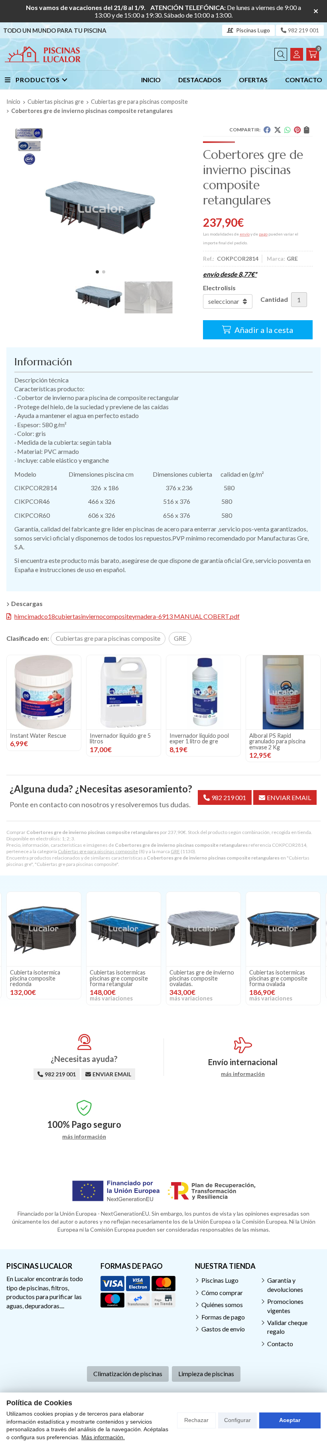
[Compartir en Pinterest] (297, 130)
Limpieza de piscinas (206, 1373)
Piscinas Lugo (219, 1280)
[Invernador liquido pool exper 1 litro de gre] (203, 692)
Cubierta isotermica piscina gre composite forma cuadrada (277, 978)
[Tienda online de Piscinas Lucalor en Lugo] (43, 54)
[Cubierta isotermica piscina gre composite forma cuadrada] (283, 929)
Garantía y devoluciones (285, 1284)
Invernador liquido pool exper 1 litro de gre (199, 738)
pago (263, 234)
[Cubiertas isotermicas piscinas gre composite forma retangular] (44, 929)
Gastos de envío (223, 1329)
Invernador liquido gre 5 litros (120, 738)
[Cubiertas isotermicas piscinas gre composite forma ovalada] (203, 929)
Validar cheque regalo (287, 1327)
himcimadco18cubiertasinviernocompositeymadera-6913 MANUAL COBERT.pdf (127, 616)
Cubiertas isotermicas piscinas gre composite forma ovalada (198, 978)
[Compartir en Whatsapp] (287, 130)
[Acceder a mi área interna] (296, 54)
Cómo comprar (222, 1292)
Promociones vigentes (285, 1305)
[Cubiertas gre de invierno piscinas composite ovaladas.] (124, 929)
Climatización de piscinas (127, 1373)
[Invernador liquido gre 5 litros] (124, 692)
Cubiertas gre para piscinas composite (98, 851)
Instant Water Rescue (38, 735)
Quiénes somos (222, 1304)
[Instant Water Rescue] (44, 692)
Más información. (103, 1437)
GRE (175, 851)
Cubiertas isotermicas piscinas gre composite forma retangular (39, 978)
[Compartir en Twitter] (277, 130)
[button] (97, 271)
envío (245, 234)
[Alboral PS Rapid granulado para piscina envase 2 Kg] (283, 692)
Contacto (280, 1343)
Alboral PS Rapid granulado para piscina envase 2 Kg (277, 741)
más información (243, 1074)
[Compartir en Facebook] (267, 130)
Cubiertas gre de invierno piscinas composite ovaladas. (122, 978)
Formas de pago (223, 1317)
